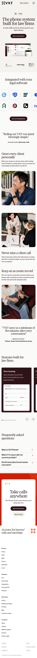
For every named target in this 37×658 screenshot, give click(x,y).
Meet (3, 558)
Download (4, 565)
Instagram (4, 650)
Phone (3, 552)
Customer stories (6, 613)
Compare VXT (6, 587)
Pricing (4, 561)
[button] (33, 3)
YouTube (4, 647)
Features (4, 591)
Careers (4, 626)
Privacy (28, 650)
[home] (7, 3)
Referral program (6, 629)
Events (3, 600)
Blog (3, 610)
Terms (28, 643)
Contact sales (5, 636)
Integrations (5, 584)
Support (4, 633)
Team (3, 555)
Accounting (5, 581)
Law (3, 578)
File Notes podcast (7, 604)
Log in (3, 568)
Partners (4, 607)
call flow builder (14, 259)
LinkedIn (4, 643)
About (3, 623)
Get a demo (24, 3)
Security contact (30, 647)
